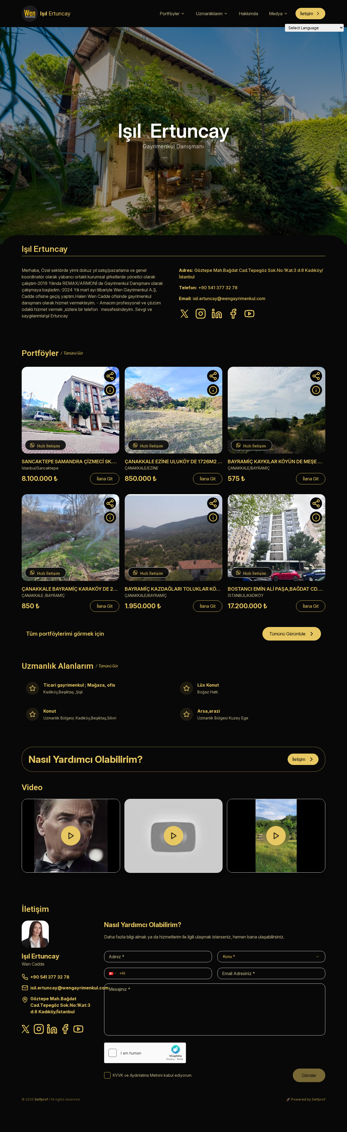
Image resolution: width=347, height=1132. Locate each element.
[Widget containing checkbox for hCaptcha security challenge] (145, 1053)
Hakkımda (248, 13)
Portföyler (169, 13)
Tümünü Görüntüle (287, 633)
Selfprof (41, 1099)
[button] (112, 973)
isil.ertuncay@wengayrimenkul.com (229, 298)
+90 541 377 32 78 (217, 287)
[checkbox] (107, 1075)
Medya (275, 13)
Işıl (55, 13)
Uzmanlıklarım (209, 13)
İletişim (306, 13)
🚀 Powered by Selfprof (305, 1099)
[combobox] (271, 956)
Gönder (309, 1075)
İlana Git (105, 478)
